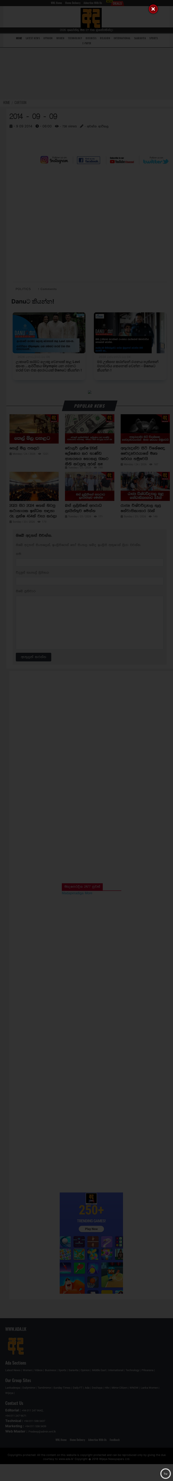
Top (166, 1473)
